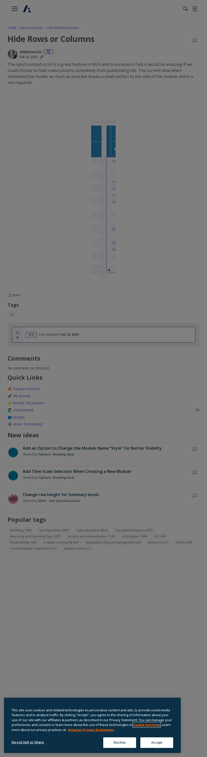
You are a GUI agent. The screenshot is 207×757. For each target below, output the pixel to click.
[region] (92, 725)
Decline (120, 742)
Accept (157, 742)
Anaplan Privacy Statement (91, 729)
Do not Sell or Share (28, 742)
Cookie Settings (146, 724)
